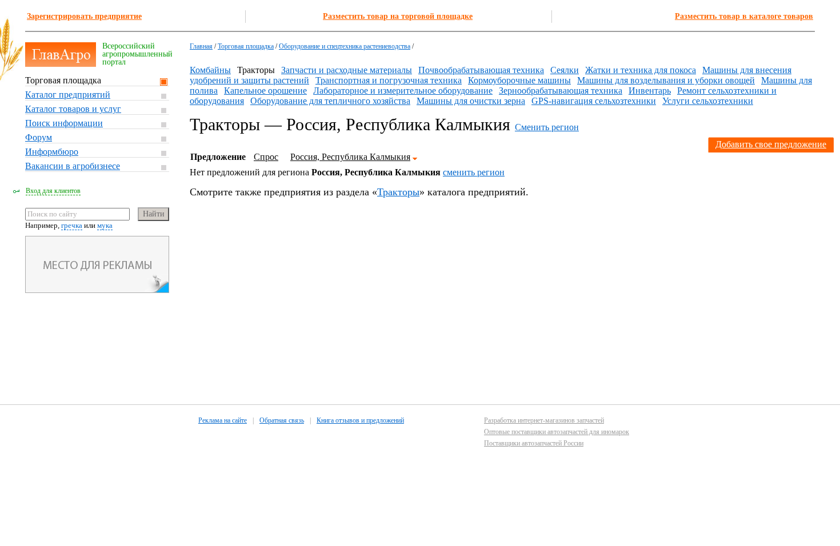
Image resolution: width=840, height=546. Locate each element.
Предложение (218, 157)
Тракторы (398, 192)
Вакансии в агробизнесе (72, 166)
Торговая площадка (63, 80)
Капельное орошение (265, 90)
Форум (38, 137)
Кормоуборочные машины (519, 80)
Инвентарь (650, 90)
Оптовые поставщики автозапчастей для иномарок (556, 432)
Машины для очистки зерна (471, 101)
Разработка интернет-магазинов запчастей (544, 420)
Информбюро (51, 151)
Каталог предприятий (67, 94)
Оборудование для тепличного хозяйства (330, 101)
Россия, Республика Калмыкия (350, 157)
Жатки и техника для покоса (640, 70)
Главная (201, 46)
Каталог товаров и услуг (73, 109)
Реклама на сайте (222, 420)
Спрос (266, 157)
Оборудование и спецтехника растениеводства (344, 46)
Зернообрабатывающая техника (560, 90)
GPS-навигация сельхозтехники (593, 101)
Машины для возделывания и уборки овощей (666, 80)
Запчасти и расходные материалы (346, 70)
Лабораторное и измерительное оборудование (403, 90)
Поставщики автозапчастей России (533, 443)
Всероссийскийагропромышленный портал (137, 54)
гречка (71, 225)
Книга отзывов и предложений (360, 420)
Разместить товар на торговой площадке (398, 16)
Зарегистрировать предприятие (84, 16)
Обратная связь (281, 420)
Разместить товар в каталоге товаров (744, 16)
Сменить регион (547, 127)
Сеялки (564, 70)
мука (105, 225)
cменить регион (474, 172)
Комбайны (210, 70)
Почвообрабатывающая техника (481, 70)
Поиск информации (64, 123)
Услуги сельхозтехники (707, 101)
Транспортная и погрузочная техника (388, 80)
